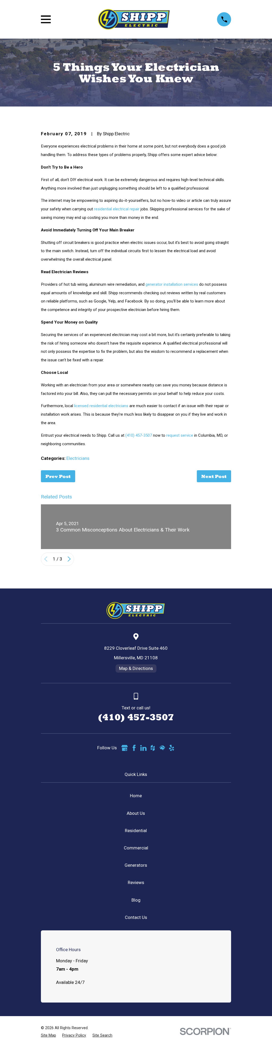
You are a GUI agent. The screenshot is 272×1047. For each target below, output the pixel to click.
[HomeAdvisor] (162, 748)
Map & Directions (136, 668)
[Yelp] (171, 748)
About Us (136, 813)
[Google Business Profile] (124, 748)
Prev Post (58, 476)
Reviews (136, 882)
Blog (136, 900)
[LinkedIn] (143, 748)
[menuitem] (48, 1035)
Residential (136, 830)
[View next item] (69, 559)
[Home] (134, 19)
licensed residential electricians (101, 405)
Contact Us (136, 917)
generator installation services (172, 284)
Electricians (78, 458)
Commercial (136, 847)
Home (136, 795)
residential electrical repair (116, 209)
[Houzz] (153, 748)
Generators (136, 865)
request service (179, 435)
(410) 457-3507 (138, 435)
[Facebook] (134, 748)
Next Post (214, 476)
